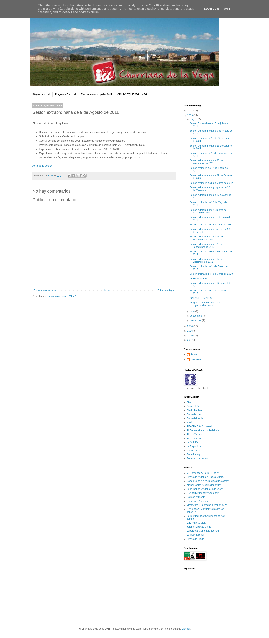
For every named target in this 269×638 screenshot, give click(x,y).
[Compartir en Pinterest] (85, 176)
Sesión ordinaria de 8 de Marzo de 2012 (211, 183)
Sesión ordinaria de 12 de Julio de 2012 (211, 224)
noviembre (196, 320)
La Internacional (195, 534)
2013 (190, 115)
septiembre (196, 315)
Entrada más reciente (44, 290)
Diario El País (194, 406)
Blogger (186, 628)
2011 (190, 110)
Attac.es (191, 402)
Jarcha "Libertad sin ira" (199, 526)
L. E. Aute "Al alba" (196, 522)
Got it (227, 8)
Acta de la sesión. (42, 165)
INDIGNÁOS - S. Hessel (199, 426)
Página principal (41, 94)
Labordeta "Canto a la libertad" (203, 531)
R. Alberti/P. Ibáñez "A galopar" (203, 493)
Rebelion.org (194, 454)
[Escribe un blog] (73, 176)
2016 (190, 335)
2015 (190, 330)
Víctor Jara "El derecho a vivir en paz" (207, 505)
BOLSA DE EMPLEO (201, 298)
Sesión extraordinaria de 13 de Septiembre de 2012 (206, 238)
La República (194, 446)
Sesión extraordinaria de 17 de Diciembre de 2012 (206, 260)
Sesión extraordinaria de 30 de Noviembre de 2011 (206, 162)
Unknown (196, 359)
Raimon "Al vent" (196, 497)
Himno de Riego (195, 539)
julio (192, 311)
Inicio (107, 290)
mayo (193, 119)
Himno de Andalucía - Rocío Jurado (206, 477)
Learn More (211, 8)
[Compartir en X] (77, 176)
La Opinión (193, 442)
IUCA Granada (194, 438)
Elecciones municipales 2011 (96, 94)
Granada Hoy (194, 414)
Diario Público (194, 410)
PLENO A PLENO (199, 278)
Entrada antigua (165, 290)
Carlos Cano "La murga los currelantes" (208, 481)
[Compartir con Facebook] (81, 176)
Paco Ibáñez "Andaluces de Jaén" (205, 489)
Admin (194, 354)
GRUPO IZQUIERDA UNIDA (132, 94)
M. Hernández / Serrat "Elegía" (203, 473)
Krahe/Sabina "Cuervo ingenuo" (204, 485)
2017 (190, 340)
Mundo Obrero (194, 450)
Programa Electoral (65, 94)
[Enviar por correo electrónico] (70, 176)
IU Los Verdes (194, 434)
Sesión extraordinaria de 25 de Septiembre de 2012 (206, 245)
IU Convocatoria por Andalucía (203, 430)
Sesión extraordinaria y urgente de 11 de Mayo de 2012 (210, 211)
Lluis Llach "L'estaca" (198, 501)
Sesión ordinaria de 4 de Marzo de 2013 (211, 274)
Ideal (189, 422)
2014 (190, 326)
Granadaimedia (195, 418)
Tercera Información (197, 458)
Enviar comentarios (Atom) (62, 296)
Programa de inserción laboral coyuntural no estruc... (206, 304)
